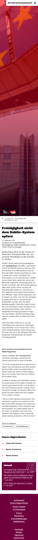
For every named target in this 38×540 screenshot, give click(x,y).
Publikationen (19, 521)
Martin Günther (12, 455)
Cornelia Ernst (9, 218)
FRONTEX (10, 247)
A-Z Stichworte (19, 509)
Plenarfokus (19, 516)
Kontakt (19, 532)
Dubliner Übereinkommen (22, 245)
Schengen (18, 247)
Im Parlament (19, 500)
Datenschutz (19, 538)
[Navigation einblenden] (35, 3)
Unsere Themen (19, 507)
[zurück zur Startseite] (9, 212)
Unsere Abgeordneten (19, 503)
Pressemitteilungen (20, 218)
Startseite (19, 529)
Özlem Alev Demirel (13, 443)
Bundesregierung (7, 245)
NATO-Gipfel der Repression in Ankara (18, 483)
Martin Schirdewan (13, 449)
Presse (19, 513)
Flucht (4, 247)
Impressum (19, 535)
